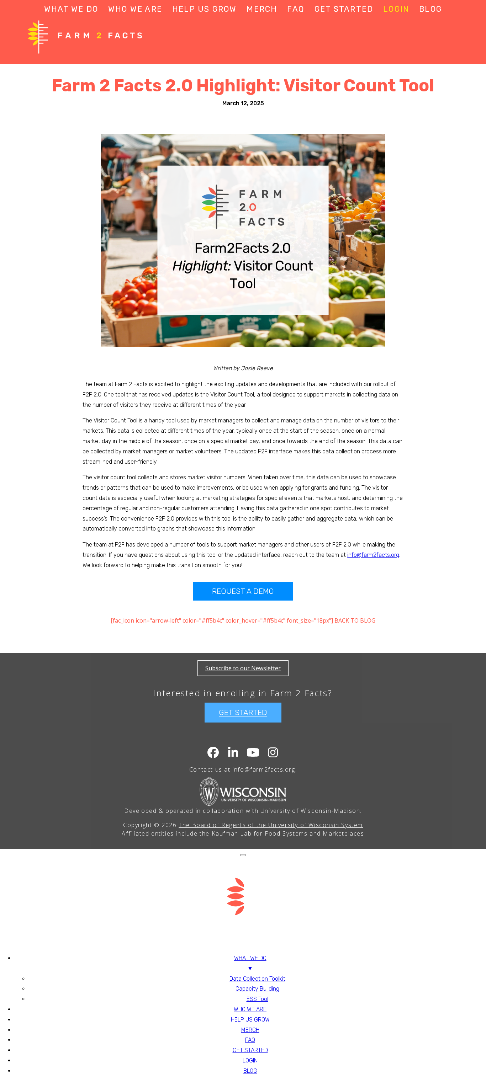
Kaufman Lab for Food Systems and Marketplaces (288, 833)
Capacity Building (257, 988)
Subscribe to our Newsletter (243, 668)
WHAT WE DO (71, 9)
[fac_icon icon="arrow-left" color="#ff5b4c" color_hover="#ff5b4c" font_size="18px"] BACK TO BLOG (243, 620)
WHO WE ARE (135, 9)
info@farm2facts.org (373, 554)
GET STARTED (344, 9)
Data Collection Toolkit (257, 978)
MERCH (262, 9)
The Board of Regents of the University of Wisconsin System (271, 825)
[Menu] (243, 855)
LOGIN (396, 9)
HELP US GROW (204, 9)
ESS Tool (257, 999)
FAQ (296, 9)
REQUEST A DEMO (243, 591)
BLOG (430, 9)
